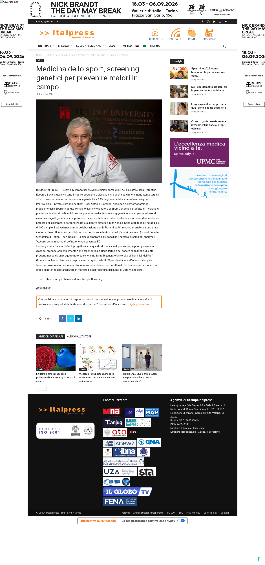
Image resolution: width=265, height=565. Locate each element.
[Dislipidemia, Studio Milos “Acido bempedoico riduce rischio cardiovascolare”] (142, 357)
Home (39, 54)
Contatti (225, 512)
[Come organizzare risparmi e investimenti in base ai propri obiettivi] (179, 126)
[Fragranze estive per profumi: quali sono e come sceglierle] (179, 108)
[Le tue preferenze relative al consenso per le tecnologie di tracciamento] (258, 558)
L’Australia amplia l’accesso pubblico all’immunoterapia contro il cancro (55, 377)
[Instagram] (208, 21)
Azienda (126, 512)
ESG (181, 512)
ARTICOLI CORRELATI (50, 336)
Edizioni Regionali (88, 45)
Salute (49, 54)
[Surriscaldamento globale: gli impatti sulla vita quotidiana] (179, 91)
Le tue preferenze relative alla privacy (148, 521)
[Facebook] (202, 21)
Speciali (63, 45)
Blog (112, 45)
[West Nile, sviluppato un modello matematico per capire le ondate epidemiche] (99, 357)
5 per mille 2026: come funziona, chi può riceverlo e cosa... (208, 72)
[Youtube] (226, 21)
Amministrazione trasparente (148, 512)
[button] (224, 47)
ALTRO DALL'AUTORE (79, 336)
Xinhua (155, 45)
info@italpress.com (137, 304)
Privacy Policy (193, 512)
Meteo (127, 45)
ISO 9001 (171, 512)
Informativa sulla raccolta (98, 521)
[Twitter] (220, 21)
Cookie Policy (210, 512)
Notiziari (44, 45)
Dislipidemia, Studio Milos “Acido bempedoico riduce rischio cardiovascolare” (140, 377)
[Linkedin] (214, 21)
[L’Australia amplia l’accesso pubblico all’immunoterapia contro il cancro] (56, 357)
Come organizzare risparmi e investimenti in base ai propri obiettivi (208, 125)
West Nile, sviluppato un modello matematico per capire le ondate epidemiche (97, 377)
